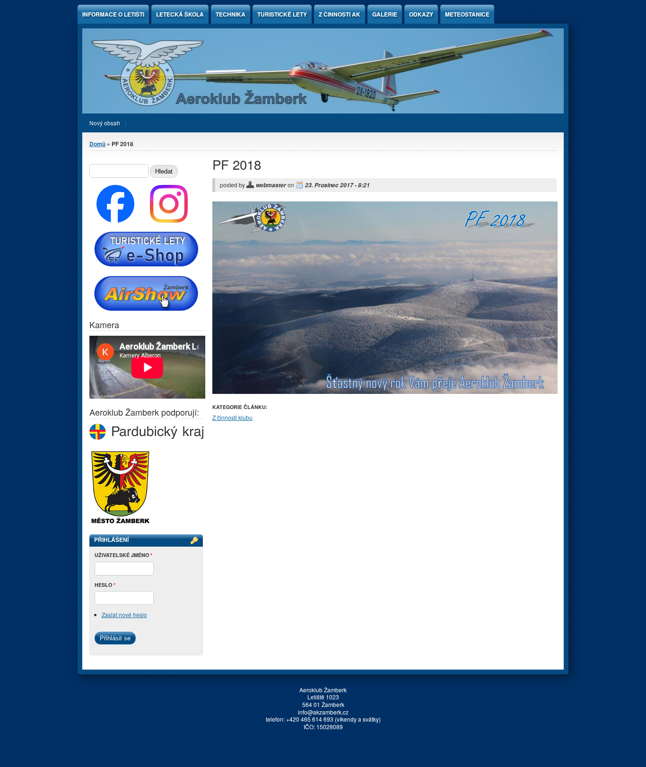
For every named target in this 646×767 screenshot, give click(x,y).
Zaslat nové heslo (124, 614)
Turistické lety (282, 14)
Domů (97, 143)
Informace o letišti (113, 14)
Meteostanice (467, 14)
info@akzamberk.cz (323, 712)
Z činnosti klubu (232, 417)
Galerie (384, 14)
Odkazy (421, 14)
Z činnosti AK (339, 14)
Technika (230, 14)
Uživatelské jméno (123, 554)
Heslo (105, 584)
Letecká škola (180, 14)
